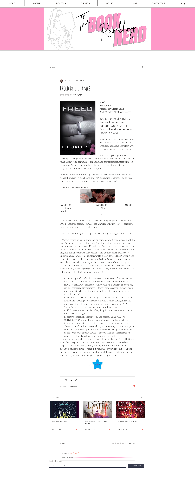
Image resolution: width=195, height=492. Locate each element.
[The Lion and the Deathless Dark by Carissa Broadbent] (97, 409)
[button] (36, 3)
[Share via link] (76, 380)
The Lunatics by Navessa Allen (59, 421)
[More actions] (134, 81)
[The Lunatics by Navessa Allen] (64, 409)
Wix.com (80, 474)
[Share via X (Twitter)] (66, 380)
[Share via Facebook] (61, 380)
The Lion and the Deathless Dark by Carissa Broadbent (96, 422)
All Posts (52, 67)
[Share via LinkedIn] (71, 380)
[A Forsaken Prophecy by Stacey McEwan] (130, 409)
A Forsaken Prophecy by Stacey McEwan (127, 421)
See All (143, 397)
